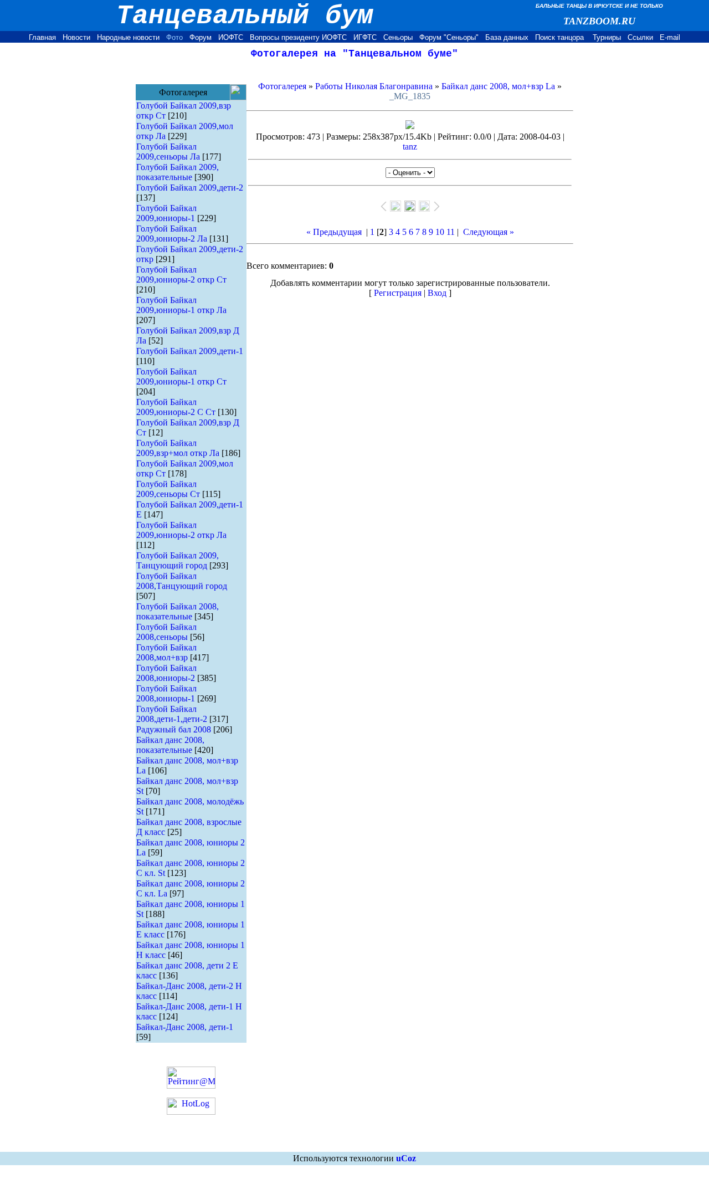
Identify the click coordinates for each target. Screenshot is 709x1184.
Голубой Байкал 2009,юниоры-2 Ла (171, 233)
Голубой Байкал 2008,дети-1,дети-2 (171, 714)
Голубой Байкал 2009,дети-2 (189, 187)
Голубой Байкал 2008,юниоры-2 (166, 673)
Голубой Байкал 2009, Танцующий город (177, 560)
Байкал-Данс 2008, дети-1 (184, 1027)
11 (450, 232)
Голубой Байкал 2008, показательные (177, 611)
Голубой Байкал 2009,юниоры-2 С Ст (175, 407)
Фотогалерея (282, 86)
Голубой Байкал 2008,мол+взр (166, 652)
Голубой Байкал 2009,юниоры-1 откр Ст (181, 376)
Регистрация (398, 293)
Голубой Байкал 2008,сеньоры (166, 632)
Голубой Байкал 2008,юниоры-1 (166, 693)
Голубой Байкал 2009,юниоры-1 (166, 213)
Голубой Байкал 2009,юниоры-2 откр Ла (181, 530)
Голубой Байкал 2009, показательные (177, 172)
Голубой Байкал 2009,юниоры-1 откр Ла (181, 305)
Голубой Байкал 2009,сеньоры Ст (168, 489)
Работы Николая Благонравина (374, 86)
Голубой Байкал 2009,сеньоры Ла (168, 151)
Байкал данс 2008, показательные (170, 745)
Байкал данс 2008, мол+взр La (498, 86)
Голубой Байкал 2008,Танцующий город (181, 581)
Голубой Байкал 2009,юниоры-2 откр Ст (181, 274)
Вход (437, 293)
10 (439, 232)
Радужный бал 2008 (173, 729)
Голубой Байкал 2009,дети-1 (189, 351)
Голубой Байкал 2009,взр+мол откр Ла (177, 448)
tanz (410, 146)
